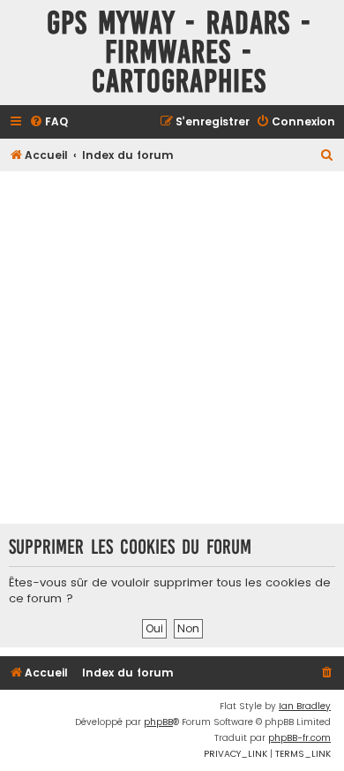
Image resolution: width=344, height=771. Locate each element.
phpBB (158, 722)
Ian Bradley (305, 706)
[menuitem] (48, 122)
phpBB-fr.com (299, 738)
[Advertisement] (172, 347)
